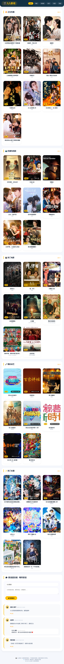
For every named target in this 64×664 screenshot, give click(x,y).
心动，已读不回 (12, 214)
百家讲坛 (32, 395)
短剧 (60, 3)
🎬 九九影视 (9, 3)
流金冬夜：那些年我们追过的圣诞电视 (14, 353)
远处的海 (32, 353)
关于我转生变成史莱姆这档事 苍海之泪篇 (15, 502)
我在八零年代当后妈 (51, 75)
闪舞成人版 (52, 288)
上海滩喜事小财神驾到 (12, 75)
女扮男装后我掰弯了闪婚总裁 (12, 43)
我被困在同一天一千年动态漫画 (32, 566)
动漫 (54, 3)
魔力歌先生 (32, 460)
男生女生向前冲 (12, 395)
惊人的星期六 (12, 427)
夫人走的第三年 (32, 108)
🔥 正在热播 (9, 12)
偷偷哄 (51, 43)
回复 (12, 613)
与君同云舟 (12, 108)
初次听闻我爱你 (32, 214)
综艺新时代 (52, 427)
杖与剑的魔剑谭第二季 (52, 502)
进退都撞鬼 (12, 321)
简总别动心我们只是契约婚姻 (12, 140)
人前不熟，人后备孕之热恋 (12, 247)
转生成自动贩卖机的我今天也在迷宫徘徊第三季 (16, 566)
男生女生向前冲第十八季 (32, 427)
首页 (31, 3)
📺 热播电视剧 (10, 151)
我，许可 (32, 288)
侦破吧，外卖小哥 (32, 43)
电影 (36, 3)
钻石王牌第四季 (52, 534)
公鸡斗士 (12, 534)
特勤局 (51, 182)
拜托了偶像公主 (32, 534)
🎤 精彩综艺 (9, 364)
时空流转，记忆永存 (12, 182)
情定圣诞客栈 (51, 321)
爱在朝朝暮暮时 (32, 247)
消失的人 (12, 288)
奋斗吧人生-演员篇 (12, 460)
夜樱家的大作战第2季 (32, 502)
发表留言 (12, 598)
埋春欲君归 (52, 214)
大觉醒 (32, 321)
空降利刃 (32, 75)
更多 (59, 12)
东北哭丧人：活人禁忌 (52, 108)
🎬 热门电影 (9, 258)
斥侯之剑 (32, 182)
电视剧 (42, 3)
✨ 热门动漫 (9, 471)
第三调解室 (52, 395)
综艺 (49, 3)
